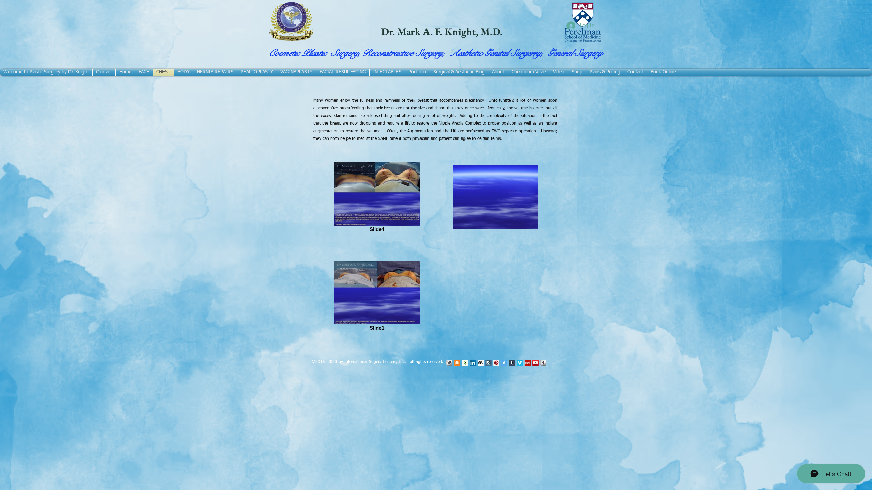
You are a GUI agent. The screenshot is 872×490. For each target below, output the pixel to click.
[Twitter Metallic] (449, 363)
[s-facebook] (543, 363)
